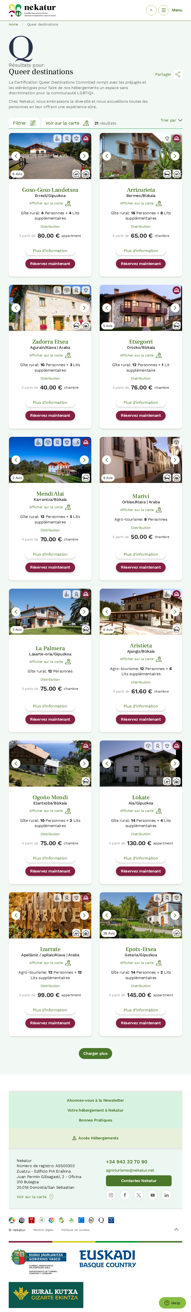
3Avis (17, 630)
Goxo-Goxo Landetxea (50, 190)
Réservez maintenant (50, 263)
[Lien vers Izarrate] (50, 915)
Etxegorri (141, 342)
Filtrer (19, 123)
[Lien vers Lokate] (141, 763)
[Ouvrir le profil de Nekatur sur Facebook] (125, 1195)
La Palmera (50, 648)
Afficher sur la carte (46, 203)
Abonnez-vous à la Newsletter (95, 1100)
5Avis (107, 326)
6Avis (17, 174)
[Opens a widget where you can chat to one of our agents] (172, 1303)
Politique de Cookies (75, 1230)
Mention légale (43, 1230)
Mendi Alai (50, 494)
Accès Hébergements (98, 1138)
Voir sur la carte (62, 123)
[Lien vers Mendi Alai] (50, 460)
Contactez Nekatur (139, 1180)
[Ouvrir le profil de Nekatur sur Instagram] (111, 1195)
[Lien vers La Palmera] (50, 612)
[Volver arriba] (176, 1230)
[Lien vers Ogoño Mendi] (50, 763)
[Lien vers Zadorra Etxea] (50, 308)
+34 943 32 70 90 (126, 1162)
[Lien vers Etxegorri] (141, 308)
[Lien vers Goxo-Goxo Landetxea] (50, 156)
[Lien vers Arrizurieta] (141, 156)
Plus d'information (50, 250)
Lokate (140, 797)
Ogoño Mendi (50, 797)
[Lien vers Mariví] (141, 460)
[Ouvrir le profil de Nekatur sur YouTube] (153, 1195)
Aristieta (141, 645)
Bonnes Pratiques (95, 1120)
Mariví (140, 496)
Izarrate (50, 949)
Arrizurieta (141, 190)
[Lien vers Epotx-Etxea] (141, 915)
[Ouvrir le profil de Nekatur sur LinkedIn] (167, 1195)
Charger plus (95, 1053)
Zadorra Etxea (50, 342)
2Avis (17, 478)
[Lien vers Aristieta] (141, 612)
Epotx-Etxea (141, 949)
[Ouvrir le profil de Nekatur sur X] (139, 1195)
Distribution (50, 226)
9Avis (108, 478)
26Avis (109, 933)
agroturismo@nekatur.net (130, 1170)
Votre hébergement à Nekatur (95, 1110)
